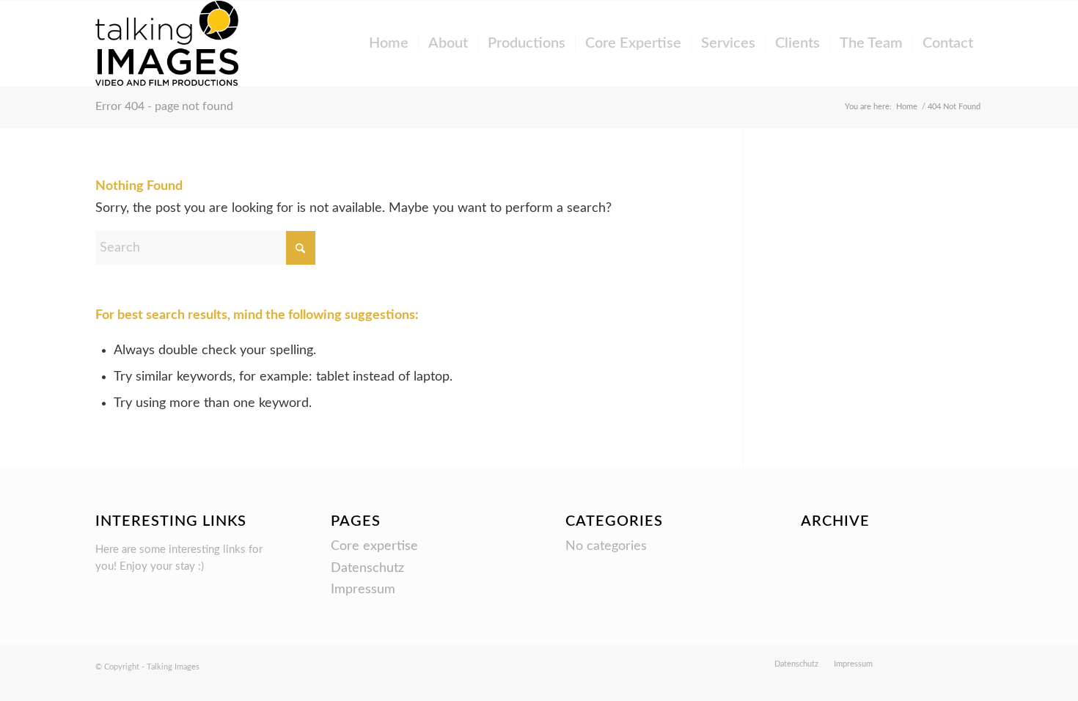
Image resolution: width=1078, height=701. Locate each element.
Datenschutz (367, 568)
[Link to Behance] (906, 664)
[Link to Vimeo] (928, 664)
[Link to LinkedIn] (972, 664)
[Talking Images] (167, 43)
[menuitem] (388, 43)
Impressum (363, 589)
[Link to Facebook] (950, 664)
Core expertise (374, 546)
